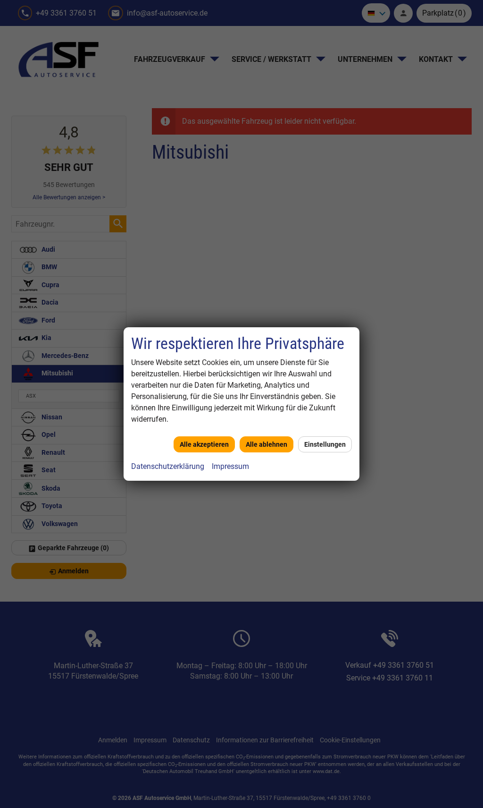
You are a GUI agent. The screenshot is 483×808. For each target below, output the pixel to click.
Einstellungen (325, 444)
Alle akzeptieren (204, 444)
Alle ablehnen (266, 444)
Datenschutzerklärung (167, 466)
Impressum (230, 466)
